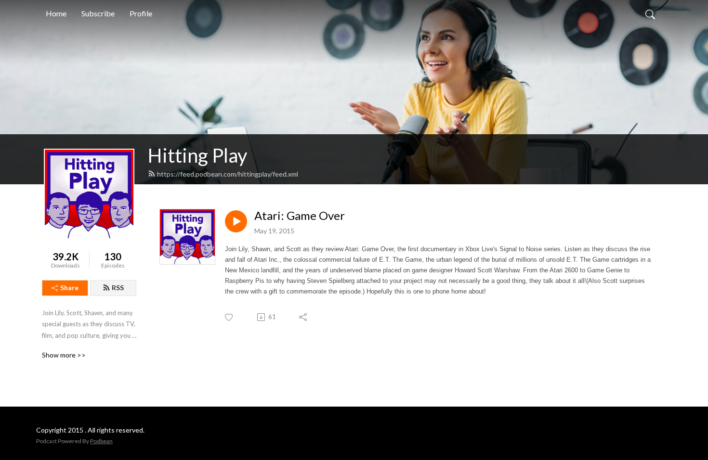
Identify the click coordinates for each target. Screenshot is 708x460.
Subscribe (98, 13)
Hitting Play (197, 155)
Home (56, 13)
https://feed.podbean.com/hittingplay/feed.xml (227, 174)
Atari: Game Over (299, 215)
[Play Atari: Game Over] (236, 221)
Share (69, 287)
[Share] (303, 317)
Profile (141, 13)
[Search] (650, 13)
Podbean (101, 441)
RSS (118, 287)
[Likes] (229, 317)
